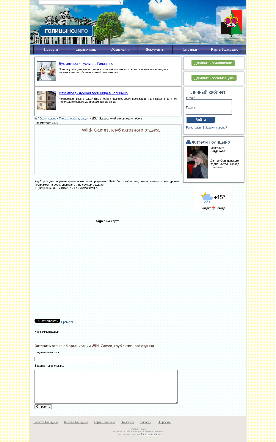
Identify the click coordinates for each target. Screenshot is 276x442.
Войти (201, 120)
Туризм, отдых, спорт (74, 118)
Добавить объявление (213, 63)
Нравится (67, 322)
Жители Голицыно (76, 422)
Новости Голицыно (45, 422)
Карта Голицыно (104, 422)
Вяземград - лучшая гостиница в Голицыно (93, 93)
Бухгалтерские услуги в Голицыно (86, 63)
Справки (145, 422)
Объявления (120, 49)
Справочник (85, 49)
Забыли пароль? (216, 127)
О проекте (164, 422)
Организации (47, 118)
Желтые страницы (151, 434)
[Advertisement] (107, 199)
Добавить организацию (214, 78)
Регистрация (194, 127)
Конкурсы (127, 422)
